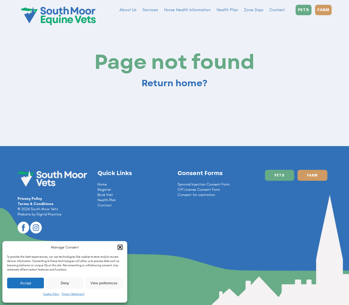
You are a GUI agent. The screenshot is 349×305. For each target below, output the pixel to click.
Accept (25, 283)
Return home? (174, 83)
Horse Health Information (187, 9)
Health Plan (227, 9)
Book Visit (105, 194)
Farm (312, 175)
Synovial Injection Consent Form (204, 184)
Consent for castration (196, 194)
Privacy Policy (30, 198)
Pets (279, 175)
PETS (303, 9)
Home (102, 184)
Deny (65, 283)
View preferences (104, 283)
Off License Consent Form (199, 189)
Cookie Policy (51, 294)
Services (150, 9)
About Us (128, 9)
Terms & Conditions (35, 203)
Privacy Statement (73, 294)
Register (104, 189)
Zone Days (254, 9)
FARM (323, 9)
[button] (120, 247)
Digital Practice (49, 214)
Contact (277, 9)
